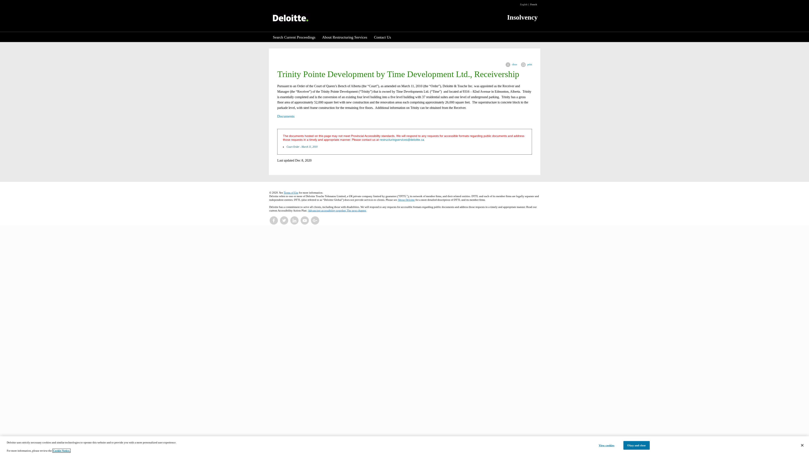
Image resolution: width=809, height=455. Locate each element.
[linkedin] (294, 220)
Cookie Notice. (61, 450)
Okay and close (636, 445)
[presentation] (508, 64)
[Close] (802, 445)
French (533, 4)
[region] (404, 445)
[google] (315, 220)
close (514, 64)
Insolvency (522, 17)
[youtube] (305, 220)
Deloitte (290, 18)
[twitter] (284, 220)
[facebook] (274, 220)
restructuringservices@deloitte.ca (402, 139)
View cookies (607, 445)
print (529, 64)
